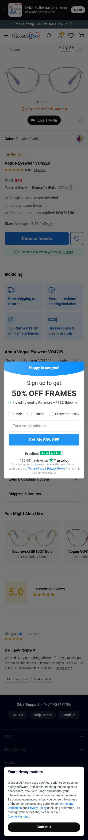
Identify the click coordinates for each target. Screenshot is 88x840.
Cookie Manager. (19, 816)
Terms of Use (36, 468)
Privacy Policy (56, 468)
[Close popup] (9, 366)
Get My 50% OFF (44, 439)
